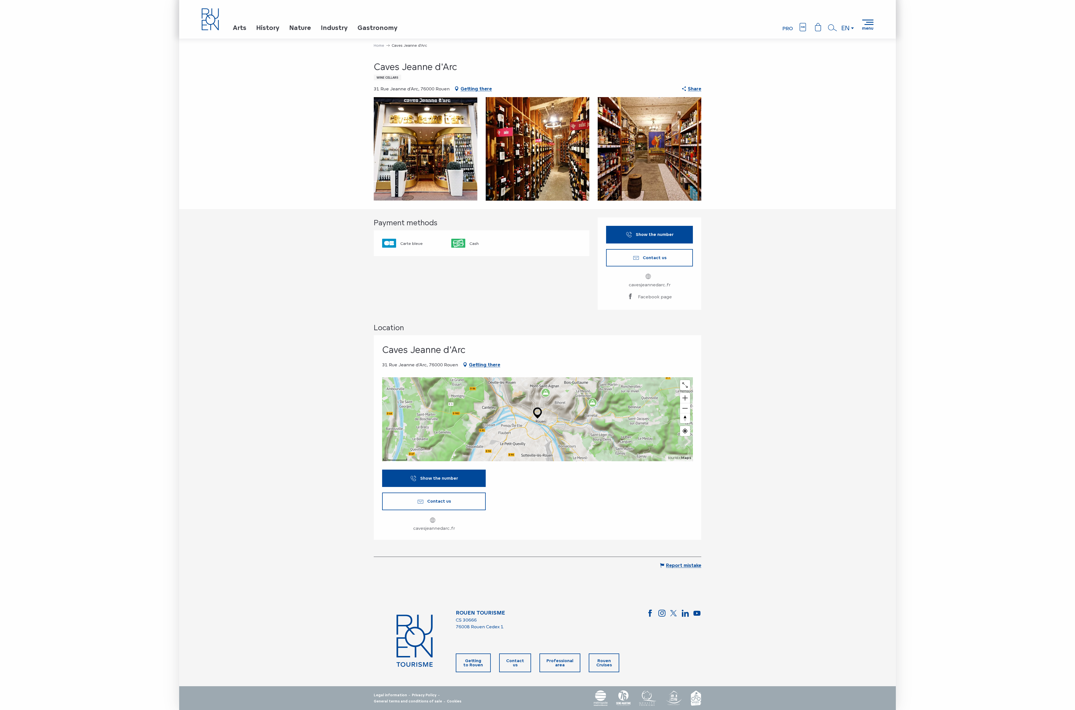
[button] (832, 27)
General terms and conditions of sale (408, 701)
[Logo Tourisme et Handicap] (673, 698)
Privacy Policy (424, 695)
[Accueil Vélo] (696, 698)
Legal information (390, 695)
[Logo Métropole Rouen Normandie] (601, 698)
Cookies (454, 701)
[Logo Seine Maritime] (623, 698)
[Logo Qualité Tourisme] (647, 698)
